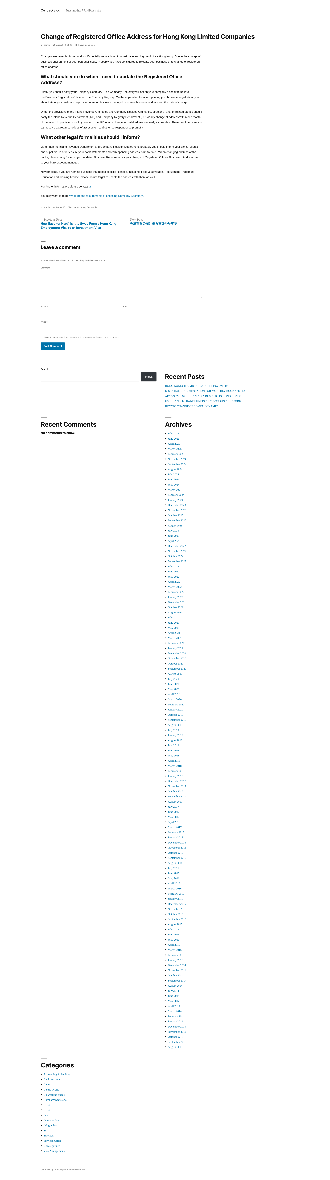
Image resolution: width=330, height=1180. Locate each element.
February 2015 (176, 955)
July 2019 (173, 730)
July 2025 (173, 433)
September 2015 (177, 919)
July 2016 (173, 868)
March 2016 (175, 888)
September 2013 (177, 1042)
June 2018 (173, 750)
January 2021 (175, 648)
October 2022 (175, 556)
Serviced (48, 1135)
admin (47, 45)
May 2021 (173, 628)
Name (44, 306)
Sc (45, 1130)
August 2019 (175, 725)
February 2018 (176, 771)
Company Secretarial (87, 207)
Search (44, 369)
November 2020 (177, 658)
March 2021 (175, 638)
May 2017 (173, 817)
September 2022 (177, 561)
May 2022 (173, 577)
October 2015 (175, 914)
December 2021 (177, 602)
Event (47, 1105)
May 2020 (173, 689)
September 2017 (177, 796)
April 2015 (174, 945)
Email (126, 306)
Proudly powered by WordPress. (70, 1169)
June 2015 (173, 934)
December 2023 (177, 505)
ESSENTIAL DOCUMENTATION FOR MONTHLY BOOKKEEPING (205, 391)
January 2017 (175, 837)
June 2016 (173, 873)
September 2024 (177, 464)
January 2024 (175, 500)
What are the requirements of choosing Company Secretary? (106, 195)
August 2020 (175, 674)
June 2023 (173, 536)
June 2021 (173, 622)
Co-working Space (54, 1095)
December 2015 (177, 904)
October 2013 (175, 1037)
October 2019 (175, 715)
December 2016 (177, 842)
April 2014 (174, 1006)
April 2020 (174, 694)
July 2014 (173, 991)
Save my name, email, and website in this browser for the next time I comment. (81, 337)
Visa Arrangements (54, 1151)
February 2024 (176, 495)
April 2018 (174, 761)
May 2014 (173, 1001)
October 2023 (175, 515)
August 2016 (175, 863)
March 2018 (175, 766)
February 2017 (176, 832)
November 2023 (177, 510)
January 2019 (175, 735)
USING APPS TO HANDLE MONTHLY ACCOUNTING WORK (203, 401)
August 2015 (175, 924)
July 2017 (173, 806)
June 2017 (173, 812)
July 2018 (173, 745)
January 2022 (175, 597)
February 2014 (176, 1016)
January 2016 (175, 899)
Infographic (50, 1125)
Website (44, 322)
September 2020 (177, 668)
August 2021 (175, 612)
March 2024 (175, 490)
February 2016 (176, 894)
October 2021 (175, 607)
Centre (47, 1084)
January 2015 (175, 960)
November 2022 (177, 551)
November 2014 (177, 970)
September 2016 (177, 858)
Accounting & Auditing (57, 1074)
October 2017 (175, 791)
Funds (47, 1115)
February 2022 (176, 592)
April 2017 (174, 822)
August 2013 (175, 1047)
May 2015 (173, 939)
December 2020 (177, 653)
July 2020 (173, 679)
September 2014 (177, 980)
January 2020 (175, 709)
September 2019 (177, 720)
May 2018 (173, 755)
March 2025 (175, 449)
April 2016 (174, 883)
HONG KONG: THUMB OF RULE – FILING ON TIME (197, 386)
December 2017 (177, 781)
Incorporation (51, 1120)
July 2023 (173, 530)
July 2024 (173, 474)
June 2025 (173, 438)
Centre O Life (51, 1089)
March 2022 (175, 587)
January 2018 (175, 776)
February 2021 (176, 643)
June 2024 (173, 479)
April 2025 (174, 444)
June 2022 (173, 571)
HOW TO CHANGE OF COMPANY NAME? (191, 406)
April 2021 (174, 633)
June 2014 (173, 996)
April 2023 (174, 541)
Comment (46, 268)
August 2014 (175, 985)
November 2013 (177, 1032)
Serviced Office (52, 1141)
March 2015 (175, 950)
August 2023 (175, 525)
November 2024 (177, 459)
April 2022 (174, 582)
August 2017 (175, 801)
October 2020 (175, 663)
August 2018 (175, 740)
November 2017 (177, 786)
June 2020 (173, 684)
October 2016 (175, 853)
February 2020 (176, 704)
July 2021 (173, 617)
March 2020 (175, 699)
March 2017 (175, 827)
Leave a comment (86, 45)
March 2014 (175, 1011)
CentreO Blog (50, 10)
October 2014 (175, 975)
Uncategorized (52, 1146)
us (90, 186)
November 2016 (177, 847)
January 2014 (175, 1021)
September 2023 (177, 520)
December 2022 (177, 546)
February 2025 (176, 454)
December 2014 (177, 965)
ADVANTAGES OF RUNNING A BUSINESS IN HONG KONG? (203, 396)
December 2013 (177, 1026)
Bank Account (52, 1079)
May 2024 (173, 484)
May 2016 (173, 878)
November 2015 (177, 909)
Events (47, 1110)
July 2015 (173, 929)
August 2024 (175, 469)
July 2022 (173, 566)
